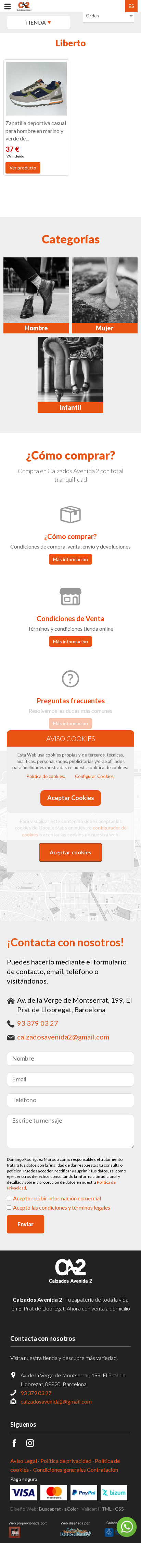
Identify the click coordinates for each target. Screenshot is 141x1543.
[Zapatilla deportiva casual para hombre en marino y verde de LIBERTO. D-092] (36, 89)
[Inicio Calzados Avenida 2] (70, 1283)
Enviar (25, 1224)
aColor (71, 1509)
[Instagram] (34, 1445)
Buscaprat (50, 1509)
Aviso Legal (23, 1460)
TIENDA (35, 22)
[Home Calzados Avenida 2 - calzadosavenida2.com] (24, 6)
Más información (70, 559)
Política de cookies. (46, 776)
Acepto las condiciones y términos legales (61, 1207)
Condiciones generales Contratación (75, 1469)
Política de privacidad (65, 1460)
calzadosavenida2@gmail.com (63, 1037)
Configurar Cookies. (95, 776)
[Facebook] (18, 1445)
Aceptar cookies (70, 852)
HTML (105, 1509)
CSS (119, 1509)
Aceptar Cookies (70, 798)
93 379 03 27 (37, 1023)
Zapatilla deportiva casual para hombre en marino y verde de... (35, 130)
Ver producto (23, 167)
